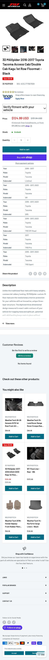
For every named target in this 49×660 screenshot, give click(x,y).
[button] (35, 5)
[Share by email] (44, 273)
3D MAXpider (8, 84)
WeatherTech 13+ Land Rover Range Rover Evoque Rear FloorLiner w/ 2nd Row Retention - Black (35, 423)
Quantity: (6, 140)
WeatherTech (10, 417)
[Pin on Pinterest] (35, 273)
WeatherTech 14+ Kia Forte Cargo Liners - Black (34, 524)
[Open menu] (4, 5)
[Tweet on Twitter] (40, 273)
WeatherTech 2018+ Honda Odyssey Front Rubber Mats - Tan (13, 524)
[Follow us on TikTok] (14, 622)
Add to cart (24, 149)
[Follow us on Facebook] (4, 622)
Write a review (24, 355)
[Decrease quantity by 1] (14, 140)
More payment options (24, 163)
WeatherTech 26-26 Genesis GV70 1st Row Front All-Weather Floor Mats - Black (13, 423)
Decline (35, 653)
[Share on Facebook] (30, 273)
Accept (14, 653)
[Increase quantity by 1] (27, 140)
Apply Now (19, 98)
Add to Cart (13, 436)
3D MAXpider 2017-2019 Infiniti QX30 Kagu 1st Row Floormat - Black (12, 472)
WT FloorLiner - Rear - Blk (33, 470)
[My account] (30, 5)
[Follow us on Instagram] (9, 622)
